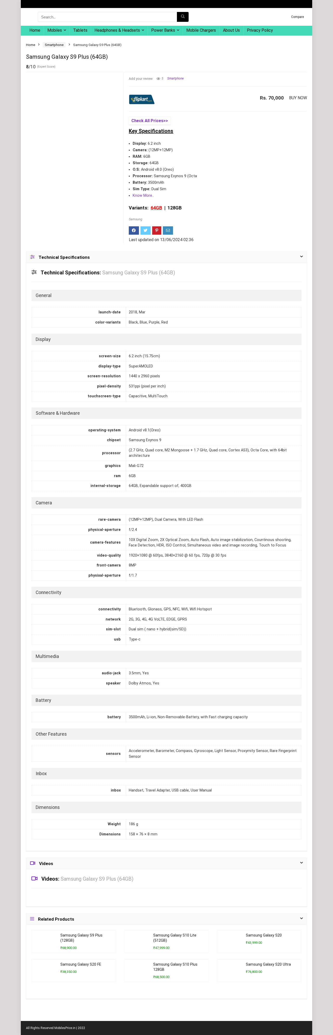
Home (34, 30)
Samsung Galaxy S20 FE (80, 964)
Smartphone (54, 45)
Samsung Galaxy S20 (264, 935)
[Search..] (183, 17)
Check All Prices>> (149, 120)
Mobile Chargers (201, 30)
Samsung (135, 219)
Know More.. (143, 195)
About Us (231, 30)
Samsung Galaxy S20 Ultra (268, 964)
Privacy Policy (260, 30)
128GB (175, 207)
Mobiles (54, 30)
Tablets (80, 30)
